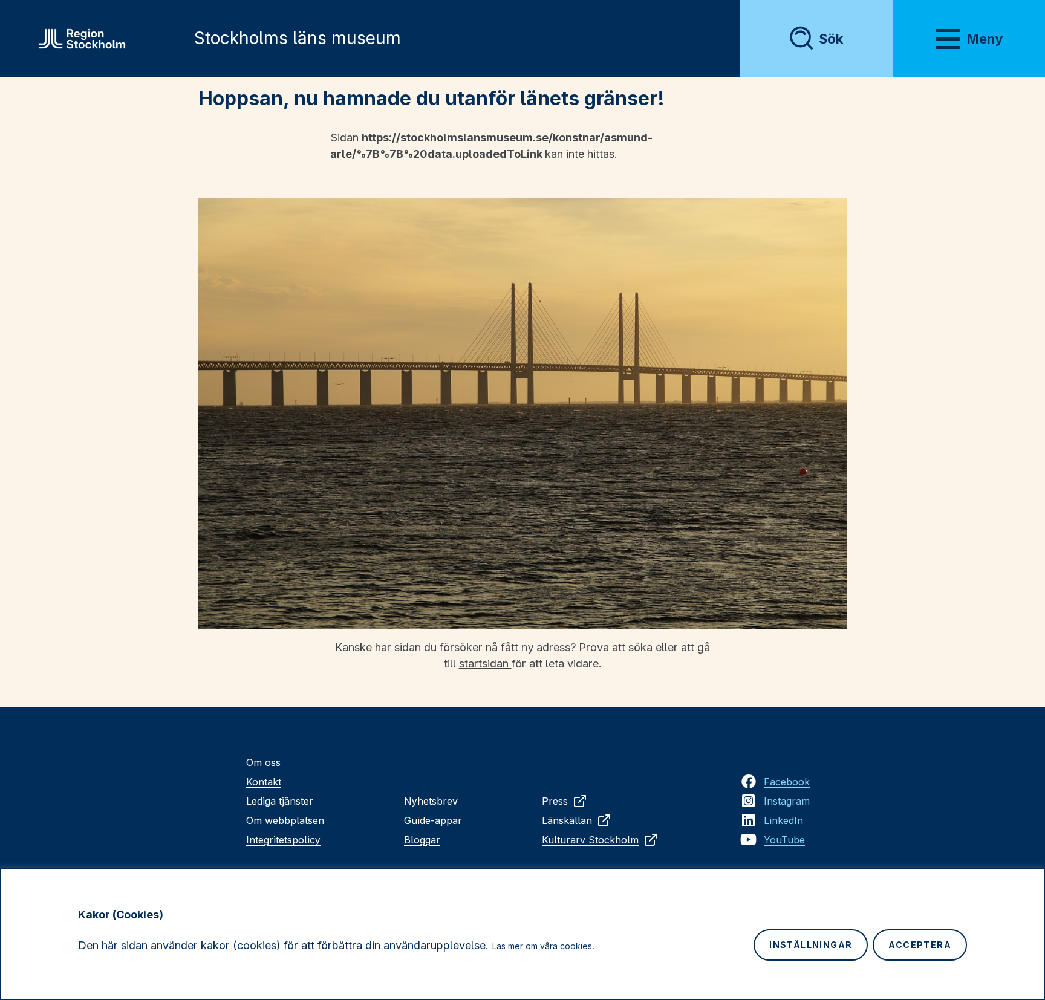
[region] (522, 934)
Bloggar (422, 840)
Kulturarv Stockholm (590, 840)
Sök (831, 39)
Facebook (787, 782)
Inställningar (810, 945)
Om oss (263, 762)
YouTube (784, 840)
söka (640, 647)
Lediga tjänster (279, 801)
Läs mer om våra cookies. (543, 946)
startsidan (485, 663)
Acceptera (919, 945)
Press (555, 801)
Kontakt (263, 782)
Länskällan (567, 820)
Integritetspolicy (283, 840)
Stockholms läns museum (297, 38)
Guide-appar (433, 820)
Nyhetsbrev (431, 801)
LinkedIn (783, 820)
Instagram (787, 801)
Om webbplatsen (285, 820)
